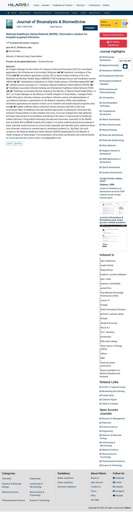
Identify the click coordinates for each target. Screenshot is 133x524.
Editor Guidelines (65, 482)
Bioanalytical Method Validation (110, 82)
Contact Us (96, 487)
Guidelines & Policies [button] (63, 5)
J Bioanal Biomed (45, 61)
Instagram (119, 491)
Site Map (95, 500)
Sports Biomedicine (111, 167)
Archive (83, 13)
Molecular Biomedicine (112, 135)
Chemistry (6, 478)
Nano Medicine (109, 145)
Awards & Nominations (113, 35)
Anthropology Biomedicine (107, 58)
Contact (105, 5)
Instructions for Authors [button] (42, 13)
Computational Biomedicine (107, 112)
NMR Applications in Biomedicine (110, 160)
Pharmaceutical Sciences (13, 500)
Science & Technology (40, 500)
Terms (94, 491)
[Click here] (18, 5)
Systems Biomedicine (112, 172)
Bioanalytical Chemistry (112, 76)
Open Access (97, 482)
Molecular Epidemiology (113, 140)
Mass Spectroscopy (111, 124)
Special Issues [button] (94, 13)
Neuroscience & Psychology (37, 493)
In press (75, 13)
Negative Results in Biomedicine (110, 152)
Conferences (94, 5)
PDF (10, 144)
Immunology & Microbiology (36, 485)
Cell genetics (108, 97)
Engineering (35, 478)
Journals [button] (45, 5)
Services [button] (80, 5)
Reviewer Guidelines (67, 487)
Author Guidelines (66, 478)
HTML (18, 144)
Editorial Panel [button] (24, 13)
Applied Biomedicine (111, 65)
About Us (95, 478)
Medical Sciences (10, 492)
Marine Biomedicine (111, 119)
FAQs (93, 495)
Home (36, 5)
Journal (13, 13)
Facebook (119, 478)
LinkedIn (119, 487)
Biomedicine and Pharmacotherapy (108, 91)
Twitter (118, 482)
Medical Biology (109, 130)
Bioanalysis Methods (111, 70)
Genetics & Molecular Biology (11, 485)
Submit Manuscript (62, 13)
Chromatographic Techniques (109, 104)
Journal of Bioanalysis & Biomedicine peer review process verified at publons (113, 220)
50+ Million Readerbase (114, 43)
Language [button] (89, 28)
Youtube (119, 495)
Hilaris (128, 508)
